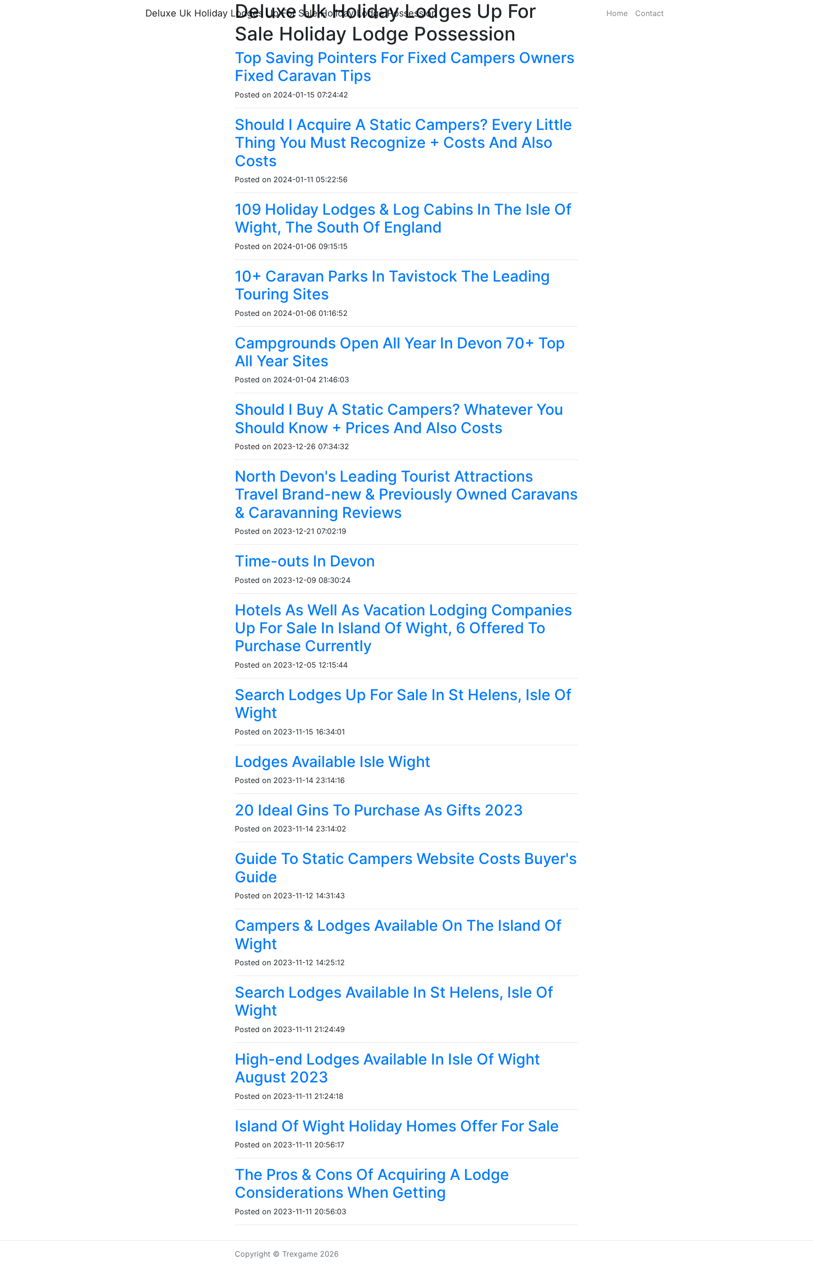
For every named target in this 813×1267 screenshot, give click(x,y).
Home (617, 13)
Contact (649, 13)
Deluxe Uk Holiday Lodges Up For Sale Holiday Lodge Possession (291, 13)
